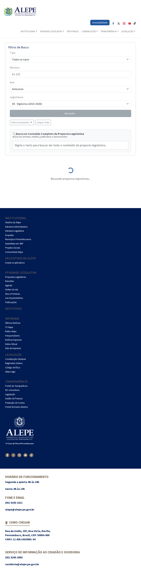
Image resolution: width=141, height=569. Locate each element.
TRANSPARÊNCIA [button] (109, 31)
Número (14, 67)
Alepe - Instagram (124, 23)
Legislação (13, 355)
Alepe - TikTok (135, 23)
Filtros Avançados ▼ (21, 122)
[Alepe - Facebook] (7, 455)
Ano (12, 82)
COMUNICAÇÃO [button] (89, 31)
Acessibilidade (99, 22)
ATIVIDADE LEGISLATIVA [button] (51, 31)
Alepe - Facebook (113, 23)
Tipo (12, 52)
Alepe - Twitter (118, 23)
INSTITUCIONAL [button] (28, 31)
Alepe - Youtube (129, 23)
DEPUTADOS (73, 31)
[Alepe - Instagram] (19, 455)
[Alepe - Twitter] (13, 455)
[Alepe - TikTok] (31, 455)
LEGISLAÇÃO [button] (127, 31)
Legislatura (16, 97)
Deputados (13, 308)
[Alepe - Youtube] (25, 455)
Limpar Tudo (43, 122)
